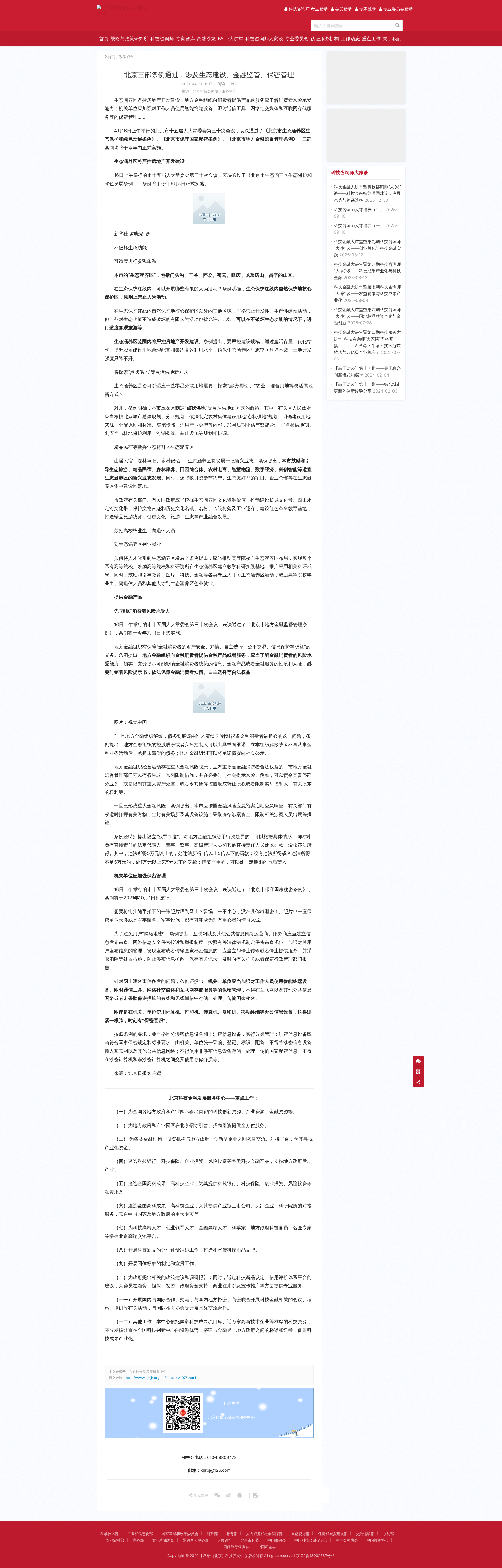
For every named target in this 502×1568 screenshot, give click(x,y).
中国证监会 (267, 1546)
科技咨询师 (162, 38)
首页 (104, 38)
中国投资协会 (378, 1540)
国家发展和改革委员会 (180, 1533)
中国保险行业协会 (234, 1546)
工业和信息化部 (140, 1533)
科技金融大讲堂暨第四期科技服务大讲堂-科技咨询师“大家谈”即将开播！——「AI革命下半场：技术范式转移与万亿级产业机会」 (367, 345)
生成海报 (200, 1495)
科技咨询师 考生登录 (307, 9)
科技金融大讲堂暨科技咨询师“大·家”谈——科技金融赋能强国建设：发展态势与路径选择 (367, 193)
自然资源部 (300, 1533)
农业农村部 (115, 1540)
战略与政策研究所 (129, 38)
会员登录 (343, 9)
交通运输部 (365, 1533)
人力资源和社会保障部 (264, 1533)
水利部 (388, 1533)
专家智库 (185, 38)
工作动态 (350, 38)
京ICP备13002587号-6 (315, 1555)
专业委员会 (297, 38)
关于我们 (392, 38)
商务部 (138, 1540)
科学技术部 (109, 1533)
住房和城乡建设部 (332, 1533)
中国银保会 (276, 1540)
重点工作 (371, 38)
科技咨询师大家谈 (264, 38)
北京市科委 (250, 1540)
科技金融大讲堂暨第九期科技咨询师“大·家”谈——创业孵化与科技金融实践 (367, 248)
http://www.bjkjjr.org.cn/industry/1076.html (161, 1377)
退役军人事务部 (196, 1540)
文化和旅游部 (163, 1540)
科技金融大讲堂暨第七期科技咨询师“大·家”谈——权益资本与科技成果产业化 (367, 293)
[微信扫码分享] (217, 1495)
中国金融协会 (347, 1540)
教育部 (231, 1533)
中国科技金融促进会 (310, 1540)
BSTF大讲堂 (230, 38)
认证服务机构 (325, 38)
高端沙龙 (206, 38)
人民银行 (224, 1540)
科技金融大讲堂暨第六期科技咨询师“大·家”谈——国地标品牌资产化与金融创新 (367, 316)
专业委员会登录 (397, 9)
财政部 (212, 1533)
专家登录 (367, 9)
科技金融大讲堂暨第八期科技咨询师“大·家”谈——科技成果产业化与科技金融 (367, 271)
